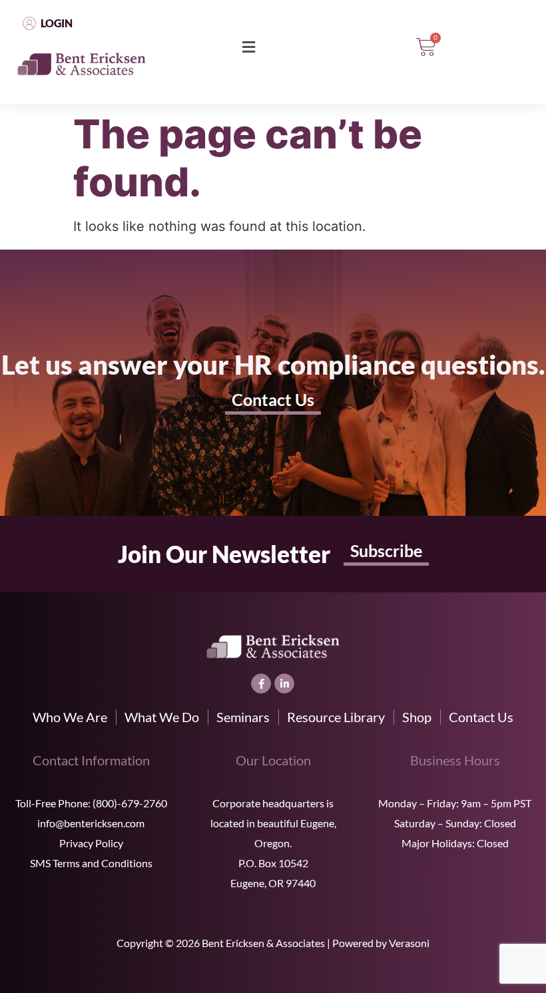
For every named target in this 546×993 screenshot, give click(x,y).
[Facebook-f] (261, 684)
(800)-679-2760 (130, 803)
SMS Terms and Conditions (91, 863)
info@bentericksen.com (90, 823)
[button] (248, 47)
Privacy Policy (91, 843)
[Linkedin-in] (284, 684)
